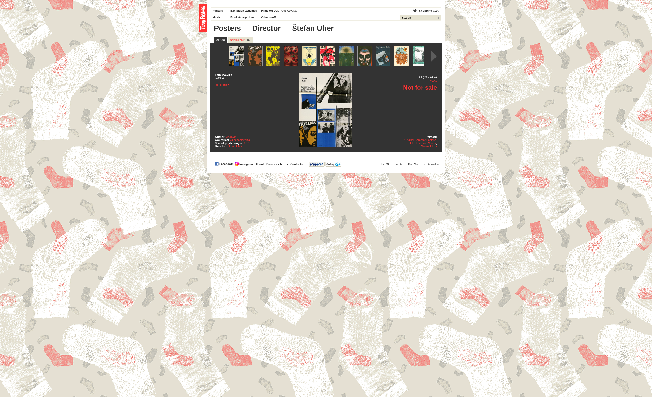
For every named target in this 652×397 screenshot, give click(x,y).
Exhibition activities (243, 10)
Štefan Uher (234, 146)
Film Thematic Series (423, 143)
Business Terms (277, 164)
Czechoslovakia (240, 139)
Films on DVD (270, 10)
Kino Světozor (416, 164)
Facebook (226, 163)
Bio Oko (386, 164)
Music (217, 17)
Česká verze (289, 10)
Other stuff (268, 17)
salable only (240, 39)
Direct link (221, 84)
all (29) (220, 39)
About (259, 164)
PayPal (325, 164)
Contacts (296, 164)
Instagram (246, 164)
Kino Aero (399, 164)
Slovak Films (429, 146)
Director (266, 28)
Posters (218, 10)
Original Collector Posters (420, 139)
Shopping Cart (429, 10)
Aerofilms (433, 164)
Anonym (231, 136)
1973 (247, 143)
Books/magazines (242, 17)
